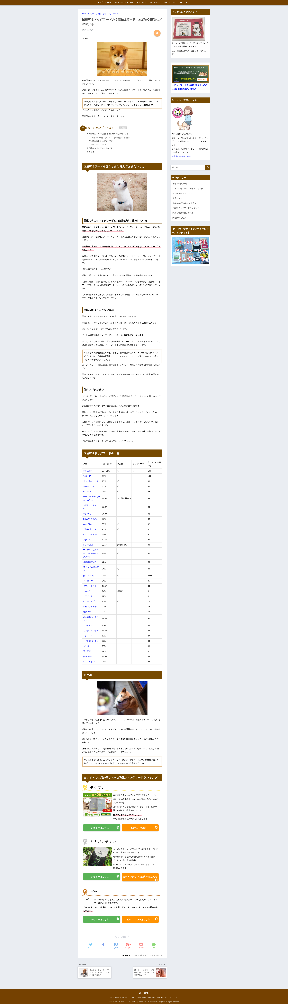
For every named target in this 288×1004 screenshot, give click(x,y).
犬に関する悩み (179, 218)
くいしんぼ (88, 625)
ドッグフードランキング (118, 997)
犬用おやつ (177, 198)
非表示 (123, 128)
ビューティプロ (90, 601)
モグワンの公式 (138, 827)
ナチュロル (88, 471)
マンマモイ (88, 514)
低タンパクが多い (97, 144)
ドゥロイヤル (89, 581)
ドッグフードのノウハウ (183, 193)
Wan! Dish (87, 524)
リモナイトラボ (90, 586)
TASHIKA (87, 476)
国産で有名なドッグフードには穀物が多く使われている (111, 138)
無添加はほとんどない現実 (100, 141)
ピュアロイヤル (90, 534)
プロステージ (89, 591)
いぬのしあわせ (90, 607)
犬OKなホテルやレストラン (184, 203)
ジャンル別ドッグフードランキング (147, 955)
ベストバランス (90, 662)
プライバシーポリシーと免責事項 (142, 997)
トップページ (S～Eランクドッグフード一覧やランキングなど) (121, 2)
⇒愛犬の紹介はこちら (181, 156)
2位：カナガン (169, 2)
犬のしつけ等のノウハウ (183, 213)
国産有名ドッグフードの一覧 (99, 148)
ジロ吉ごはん (89, 486)
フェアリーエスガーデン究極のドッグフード (90, 553)
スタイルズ (88, 540)
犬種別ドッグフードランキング (185, 208)
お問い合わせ (162, 997)
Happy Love (88, 545)
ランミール (88, 636)
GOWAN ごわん (90, 519)
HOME (145, 993)
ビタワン (87, 612)
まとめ (90, 152)
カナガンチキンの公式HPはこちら (140, 876)
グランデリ (88, 656)
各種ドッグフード (180, 184)
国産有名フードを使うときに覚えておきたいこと (107, 134)
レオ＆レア (88, 492)
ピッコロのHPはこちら (138, 919)
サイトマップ (174, 997)
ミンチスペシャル (90, 631)
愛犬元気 (87, 651)
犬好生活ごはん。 (90, 529)
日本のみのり (89, 576)
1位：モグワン (154, 2)
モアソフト (88, 596)
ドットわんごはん (90, 481)
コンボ (86, 646)
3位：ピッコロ (184, 2)
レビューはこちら (100, 827)
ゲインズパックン (90, 641)
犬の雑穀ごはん (90, 562)
